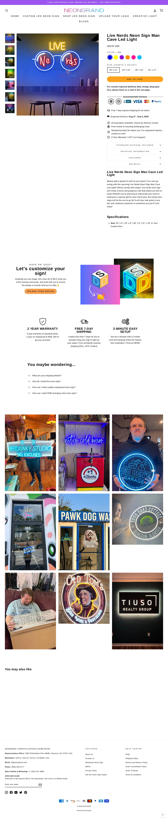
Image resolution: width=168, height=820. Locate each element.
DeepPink (133, 57)
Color (114, 52)
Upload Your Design (40, 291)
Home (15, 16)
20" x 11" (113, 70)
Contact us (89, 758)
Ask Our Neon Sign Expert (96, 775)
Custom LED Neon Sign (41, 16)
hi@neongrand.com (19, 762)
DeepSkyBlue (139, 57)
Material (135, 164)
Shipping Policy (132, 758)
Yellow (115, 57)
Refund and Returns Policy (137, 762)
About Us (89, 754)
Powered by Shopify (84, 810)
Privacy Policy (91, 771)
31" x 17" (152, 70)
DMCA (88, 766)
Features (135, 158)
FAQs (128, 754)
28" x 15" (139, 70)
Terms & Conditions (133, 775)
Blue (109, 57)
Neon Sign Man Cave (150, 184)
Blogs (84, 21)
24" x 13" (126, 70)
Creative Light (145, 16)
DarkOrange (127, 57)
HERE (137, 343)
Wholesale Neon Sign (94, 762)
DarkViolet (121, 57)
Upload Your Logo (114, 16)
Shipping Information (135, 151)
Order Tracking (132, 771)
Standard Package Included (135, 145)
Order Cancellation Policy (136, 766)
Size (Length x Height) (122, 65)
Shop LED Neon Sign (79, 16)
